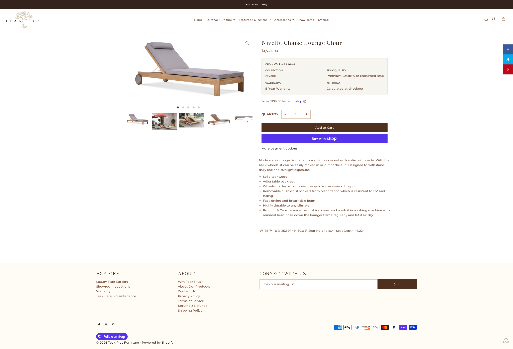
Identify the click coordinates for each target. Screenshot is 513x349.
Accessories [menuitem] (282, 19)
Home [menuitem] (198, 19)
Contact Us (187, 291)
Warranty (103, 291)
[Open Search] (486, 19)
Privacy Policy (189, 296)
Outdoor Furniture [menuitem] (219, 19)
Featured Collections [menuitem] (253, 19)
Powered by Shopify (157, 342)
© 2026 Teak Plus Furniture (117, 342)
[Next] (246, 121)
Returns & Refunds (192, 306)
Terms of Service (191, 301)
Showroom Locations (113, 286)
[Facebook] (99, 324)
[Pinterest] (113, 324)
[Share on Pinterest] (508, 69)
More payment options (280, 148)
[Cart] (503, 19)
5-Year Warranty (278, 88)
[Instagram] (106, 324)
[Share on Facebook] (508, 49)
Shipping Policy (190, 310)
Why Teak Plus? (190, 282)
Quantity (270, 114)
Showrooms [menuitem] (306, 19)
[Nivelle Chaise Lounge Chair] (246, 42)
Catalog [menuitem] (323, 19)
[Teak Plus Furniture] (68, 19)
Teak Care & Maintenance (116, 296)
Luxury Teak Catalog (112, 282)
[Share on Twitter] (508, 59)
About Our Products (194, 286)
